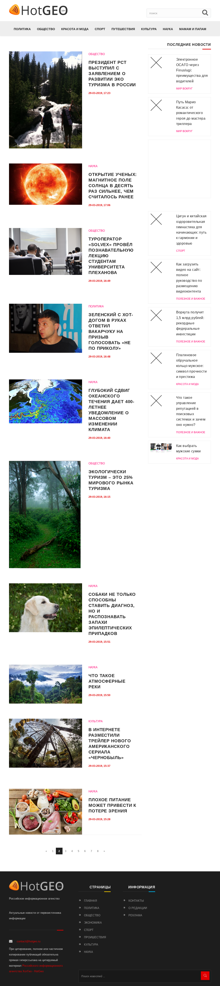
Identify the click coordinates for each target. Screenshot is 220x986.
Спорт (100, 29)
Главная (90, 900)
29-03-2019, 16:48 (99, 356)
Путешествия (123, 29)
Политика (22, 29)
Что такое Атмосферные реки (107, 681)
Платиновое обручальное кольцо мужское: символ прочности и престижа (191, 366)
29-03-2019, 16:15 (99, 496)
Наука (168, 29)
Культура (149, 29)
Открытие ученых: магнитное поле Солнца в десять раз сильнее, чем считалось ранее (113, 185)
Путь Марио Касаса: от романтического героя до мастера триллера (190, 113)
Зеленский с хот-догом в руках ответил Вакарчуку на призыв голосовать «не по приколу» (111, 331)
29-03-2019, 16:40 (99, 437)
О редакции (137, 908)
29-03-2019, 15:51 (99, 641)
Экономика (93, 922)
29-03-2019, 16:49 (99, 280)
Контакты (136, 900)
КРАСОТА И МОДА (75, 29)
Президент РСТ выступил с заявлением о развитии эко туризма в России (112, 73)
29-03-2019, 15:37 (99, 765)
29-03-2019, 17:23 (99, 93)
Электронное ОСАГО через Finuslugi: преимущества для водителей (192, 70)
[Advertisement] (179, 169)
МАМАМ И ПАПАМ (192, 29)
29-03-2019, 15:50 (99, 695)
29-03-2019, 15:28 (99, 819)
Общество (46, 29)
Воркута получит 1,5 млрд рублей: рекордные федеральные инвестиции (190, 323)
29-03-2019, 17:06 (99, 205)
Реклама (135, 915)
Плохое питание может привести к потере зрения (112, 805)
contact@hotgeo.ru (28, 941)
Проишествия (95, 937)
